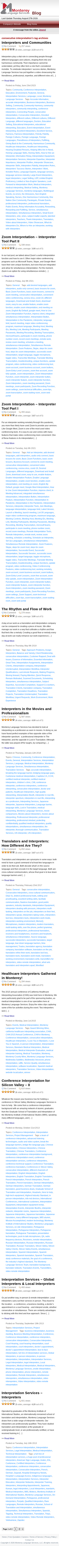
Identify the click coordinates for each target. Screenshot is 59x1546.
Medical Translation (32, 1053)
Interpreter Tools (31, 506)
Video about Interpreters (16, 222)
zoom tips (47, 389)
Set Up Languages (14, 541)
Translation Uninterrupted (25, 694)
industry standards (23, 905)
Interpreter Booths (33, 1208)
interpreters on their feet (44, 911)
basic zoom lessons (35, 292)
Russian (39, 1504)
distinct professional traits (25, 896)
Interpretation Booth (25, 795)
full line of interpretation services (33, 1353)
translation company (32, 688)
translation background (40, 1265)
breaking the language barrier (19, 773)
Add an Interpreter (35, 452)
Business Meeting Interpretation (28, 1334)
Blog (36, 13)
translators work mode (30, 956)
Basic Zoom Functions (15, 292)
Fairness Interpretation (24, 134)
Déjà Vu (9, 896)
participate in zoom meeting (33, 336)
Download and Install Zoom (28, 301)
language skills (12, 808)
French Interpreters (33, 1179)
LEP (36, 178)
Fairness (9, 134)
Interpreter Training (43, 1482)
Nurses (18, 197)
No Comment (10, 46)
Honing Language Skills (16, 153)
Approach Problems (35, 650)
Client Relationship (44, 653)
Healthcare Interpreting (37, 147)
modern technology (35, 1220)
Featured (32, 93)
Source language (38, 937)
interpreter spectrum (15, 798)
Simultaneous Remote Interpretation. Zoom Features (29, 544)
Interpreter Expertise (36, 159)
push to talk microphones (29, 1236)
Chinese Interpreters (28, 1148)
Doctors (37, 121)
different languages (24, 121)
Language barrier (44, 804)
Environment (21, 93)
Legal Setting (28, 178)
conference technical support (18, 1164)
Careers (25, 1537)
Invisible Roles (12, 172)
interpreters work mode (40, 918)
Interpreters (11, 1485)
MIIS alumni (45, 1217)
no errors (17, 194)
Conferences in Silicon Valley (39, 1167)
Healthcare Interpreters (16, 147)
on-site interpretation (23, 1227)
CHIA (48, 1031)
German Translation (33, 1186)
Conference (48, 1334)
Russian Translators (26, 1246)
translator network (14, 1268)
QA (42, 1236)
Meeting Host (39, 326)
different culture (24, 118)
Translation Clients (14, 688)
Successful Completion (25, 685)
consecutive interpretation (30, 295)
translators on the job (42, 949)
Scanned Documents (32, 678)
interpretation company (23, 666)
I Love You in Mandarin (37, 1041)
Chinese (16, 757)
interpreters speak (14, 915)
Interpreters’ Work (40, 169)
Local (39, 96)
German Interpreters (15, 1186)
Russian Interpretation (15, 1243)
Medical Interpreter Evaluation (32, 1050)
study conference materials (18, 1258)
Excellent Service (44, 131)
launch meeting (17, 323)
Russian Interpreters (35, 1243)
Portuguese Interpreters (29, 1230)
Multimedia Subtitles (15, 1060)
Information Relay (23, 156)
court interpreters (26, 1347)
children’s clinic (24, 782)
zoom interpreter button (40, 377)
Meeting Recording (25, 332)
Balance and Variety (26, 653)
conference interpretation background (35, 1154)
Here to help (47, 1192)
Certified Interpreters (26, 1463)
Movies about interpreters (29, 814)
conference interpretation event (19, 1157)
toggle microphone (42, 355)
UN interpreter (20, 833)
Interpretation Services (16, 96)
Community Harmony (33, 105)
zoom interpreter (21, 377)
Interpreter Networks (25, 1482)
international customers (28, 1202)
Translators (48, 219)
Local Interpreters (37, 1488)
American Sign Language (28, 1460)
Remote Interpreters (14, 534)
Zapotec (21, 1520)
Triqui (47, 1514)
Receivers (27, 1240)
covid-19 (39, 298)
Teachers (21, 219)
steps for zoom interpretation (23, 352)
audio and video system (28, 1142)
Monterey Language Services (30, 811)
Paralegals (32, 200)
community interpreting (27, 109)
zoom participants (23, 386)
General (40, 93)
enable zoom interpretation (26, 307)
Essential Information (43, 659)
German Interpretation (43, 1183)
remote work (45, 339)
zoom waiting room (31, 393)
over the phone (29, 927)
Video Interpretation (45, 1069)
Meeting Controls (13, 519)
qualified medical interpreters (32, 823)
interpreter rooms (21, 1211)
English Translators (43, 1176)
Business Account (21, 462)
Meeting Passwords (38, 522)
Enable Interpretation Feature (19, 478)
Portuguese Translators (26, 1233)
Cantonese (11, 1463)
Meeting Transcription (44, 332)
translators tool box (39, 953)
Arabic (43, 1460)
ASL (49, 1460)
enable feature (29, 304)
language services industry (18, 175)
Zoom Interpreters (13, 383)
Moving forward (13, 675)
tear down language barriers (27, 943)
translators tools (13, 956)
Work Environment (39, 697)
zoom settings (12, 389)
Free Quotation (14, 1537)
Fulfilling (45, 140)
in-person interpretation (30, 1044)
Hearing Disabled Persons (17, 150)
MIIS (26, 1492)
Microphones (11, 924)
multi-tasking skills (14, 927)
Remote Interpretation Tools (39, 531)
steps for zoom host (21, 547)
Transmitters (45, 1268)
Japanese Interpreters (25, 804)
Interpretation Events (15, 1208)
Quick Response (43, 675)
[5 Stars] (13, 49)
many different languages (27, 1217)
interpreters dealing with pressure (21, 908)
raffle (21, 1063)
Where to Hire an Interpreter (32, 225)
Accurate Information (39, 99)
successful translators (36, 940)
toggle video (11, 358)
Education (10, 93)
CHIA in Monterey (41, 1034)
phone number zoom (40, 528)
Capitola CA (41, 776)
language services (45, 172)
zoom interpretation (25, 374)
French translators (25, 1183)
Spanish (46, 1510)
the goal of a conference (41, 1258)
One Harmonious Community (35, 197)
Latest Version (47, 509)
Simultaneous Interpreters (30, 213)
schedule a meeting (34, 342)
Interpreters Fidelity (29, 165)
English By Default (20, 310)
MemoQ (39, 921)
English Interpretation (28, 1173)
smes (24, 216)
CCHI (50, 776)
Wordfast (40, 965)
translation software (23, 949)
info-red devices (32, 1198)
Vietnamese (11, 1520)
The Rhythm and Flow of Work (27, 609)
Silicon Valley (41, 1246)
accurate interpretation (16, 102)
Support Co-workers (45, 685)
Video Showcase (35, 222)
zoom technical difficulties (30, 389)
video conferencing (22, 364)
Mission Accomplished (16, 1220)
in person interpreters (26, 1356)
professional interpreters (16, 203)
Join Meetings (46, 506)
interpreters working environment (20, 921)
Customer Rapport (38, 656)
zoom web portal (18, 601)
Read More (9, 81)
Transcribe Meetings (27, 358)
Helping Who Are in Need (41, 150)
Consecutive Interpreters (29, 115)
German (9, 1473)
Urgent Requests (22, 697)
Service (32, 210)
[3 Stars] (8, 49)
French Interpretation (15, 1179)
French (44, 1470)
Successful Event (26, 550)
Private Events (44, 200)
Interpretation (24, 1359)
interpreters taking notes (33, 915)
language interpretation (16, 509)
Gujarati (17, 1473)
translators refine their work (18, 953)
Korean (9, 1488)
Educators (21, 128)
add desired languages (37, 285)
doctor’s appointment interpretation (21, 1350)
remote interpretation (42, 1240)
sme (19, 216)
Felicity (38, 134)
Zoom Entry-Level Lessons (18, 370)
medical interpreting (14, 187)
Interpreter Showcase (43, 162)
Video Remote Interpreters (42, 1517)
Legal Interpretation (14, 1362)
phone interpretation (15, 1372)
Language (31, 96)
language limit (34, 509)
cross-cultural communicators (42, 893)
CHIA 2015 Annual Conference (19, 1034)
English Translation (25, 1176)
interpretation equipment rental (30, 1205)
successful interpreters (16, 940)
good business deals (25, 1189)
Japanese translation (35, 1214)
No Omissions (28, 194)
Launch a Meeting (14, 512)
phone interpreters (33, 1372)
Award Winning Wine (39, 1028)
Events (9, 760)
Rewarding (50, 207)
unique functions (40, 361)
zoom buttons (47, 367)
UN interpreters (34, 833)
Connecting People (25, 112)
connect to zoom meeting (41, 462)
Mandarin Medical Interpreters (27, 1047)
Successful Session (27, 553)
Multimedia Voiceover (34, 1060)
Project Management (23, 1135)
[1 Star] (3, 49)
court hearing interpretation (31, 1343)
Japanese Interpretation (40, 1211)
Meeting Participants (31, 329)
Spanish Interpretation (28, 1252)
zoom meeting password (33, 383)
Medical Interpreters (42, 184)
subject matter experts (37, 216)
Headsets (36, 1192)
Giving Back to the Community (19, 143)
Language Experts (28, 172)
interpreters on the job (23, 911)
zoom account (12, 367)
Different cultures (39, 118)
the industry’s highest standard (19, 1262)
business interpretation (35, 1331)
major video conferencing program (21, 516)
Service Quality (30, 1063)
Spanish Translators (44, 1255)
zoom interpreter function (39, 380)
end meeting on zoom (28, 484)
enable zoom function (28, 481)
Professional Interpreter (27, 817)
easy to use (17, 304)
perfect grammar (44, 927)
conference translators (16, 1167)
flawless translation (28, 902)
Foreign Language (30, 137)
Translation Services (15, 770)
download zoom (19, 474)
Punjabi (20, 1501)
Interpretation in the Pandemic (19, 320)
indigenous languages (42, 1476)
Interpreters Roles (47, 165)
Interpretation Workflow (29, 669)
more (42, 30)
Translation (39, 1514)
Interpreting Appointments (28, 1485)
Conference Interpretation (34, 90)
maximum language (23, 326)
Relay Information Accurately (31, 207)
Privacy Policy (50, 1537)
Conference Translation (42, 1164)
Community (17, 90)
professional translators (38, 203)
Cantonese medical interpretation (20, 776)
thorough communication (27, 830)
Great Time (11, 663)
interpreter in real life (44, 795)
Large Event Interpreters (41, 175)
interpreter (37, 320)
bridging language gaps (43, 773)
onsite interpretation (42, 1369)
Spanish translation (25, 1255)
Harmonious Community (44, 143)
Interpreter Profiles (25, 162)
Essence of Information (22, 659)
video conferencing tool (42, 364)
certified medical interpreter (18, 779)
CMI (33, 782)
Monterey (46, 1053)
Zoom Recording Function (43, 386)
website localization (14, 1072)
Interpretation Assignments (28, 663)
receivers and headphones (18, 934)
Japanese (45, 1485)
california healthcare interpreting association (25, 1031)
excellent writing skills (28, 899)
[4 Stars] (11, 49)
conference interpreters (26, 786)
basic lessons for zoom (45, 288)
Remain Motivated (14, 678)
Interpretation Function (24, 500)
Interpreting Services (29, 801)
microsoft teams (13, 336)
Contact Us (29, 1540)
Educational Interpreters (23, 124)
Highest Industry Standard (36, 1195)
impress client (38, 314)
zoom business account (29, 367)
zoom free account (38, 370)
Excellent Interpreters (26, 131)
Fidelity (45, 134)
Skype (36, 348)
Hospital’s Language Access (18, 1476)
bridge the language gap (34, 1145)
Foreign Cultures (13, 137)
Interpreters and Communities (26, 42)
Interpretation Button (40, 317)
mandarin (50, 1488)
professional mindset (26, 820)
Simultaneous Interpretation (36, 766)
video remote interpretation (29, 962)
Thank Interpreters (34, 219)
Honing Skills (34, 153)
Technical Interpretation (16, 1454)
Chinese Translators (26, 1151)
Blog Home (32, 24)
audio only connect (25, 288)
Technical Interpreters (23, 1514)
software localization (28, 1066)
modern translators (45, 924)
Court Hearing (12, 1343)
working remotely (43, 569)
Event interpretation (35, 128)
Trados (22, 946)
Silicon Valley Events (28, 1249)
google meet (34, 310)
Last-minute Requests (28, 672)
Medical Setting (31, 187)
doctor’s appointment (44, 1347)
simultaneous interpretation (18, 345)
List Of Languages (46, 512)
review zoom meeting (15, 342)
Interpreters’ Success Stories (18, 169)
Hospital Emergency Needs (34, 1473)
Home (4, 1537)
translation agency (34, 946)
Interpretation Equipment (43, 156)
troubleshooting (25, 361)
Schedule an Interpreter (42, 538)
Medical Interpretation (34, 763)
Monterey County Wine (16, 1056)
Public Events (12, 207)
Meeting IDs (40, 519)
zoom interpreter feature (16, 380)
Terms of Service (36, 1537)
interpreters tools (21, 918)
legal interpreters (13, 178)
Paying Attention (27, 675)
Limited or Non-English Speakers (31, 181)
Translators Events (31, 1268)
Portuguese (32, 1498)
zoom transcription (14, 393)
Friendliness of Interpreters (29, 140)
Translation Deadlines (27, 691)
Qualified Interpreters (34, 1501)
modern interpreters (27, 924)
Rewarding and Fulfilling (17, 210)
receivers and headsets (41, 934)
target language (26, 355)
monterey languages (33, 191)
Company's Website (12, 24)
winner (27, 1072)
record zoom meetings (29, 339)
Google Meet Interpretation (37, 487)
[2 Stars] (5, 49)
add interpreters (23, 455)
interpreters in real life (34, 798)
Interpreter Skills (13, 165)
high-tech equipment (15, 1195)
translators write (32, 959)
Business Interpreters (36, 102)
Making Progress (46, 672)
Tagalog (9, 1514)
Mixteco (32, 1492)
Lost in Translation (28, 808)
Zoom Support (25, 594)
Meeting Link (15, 329)
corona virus (29, 298)
